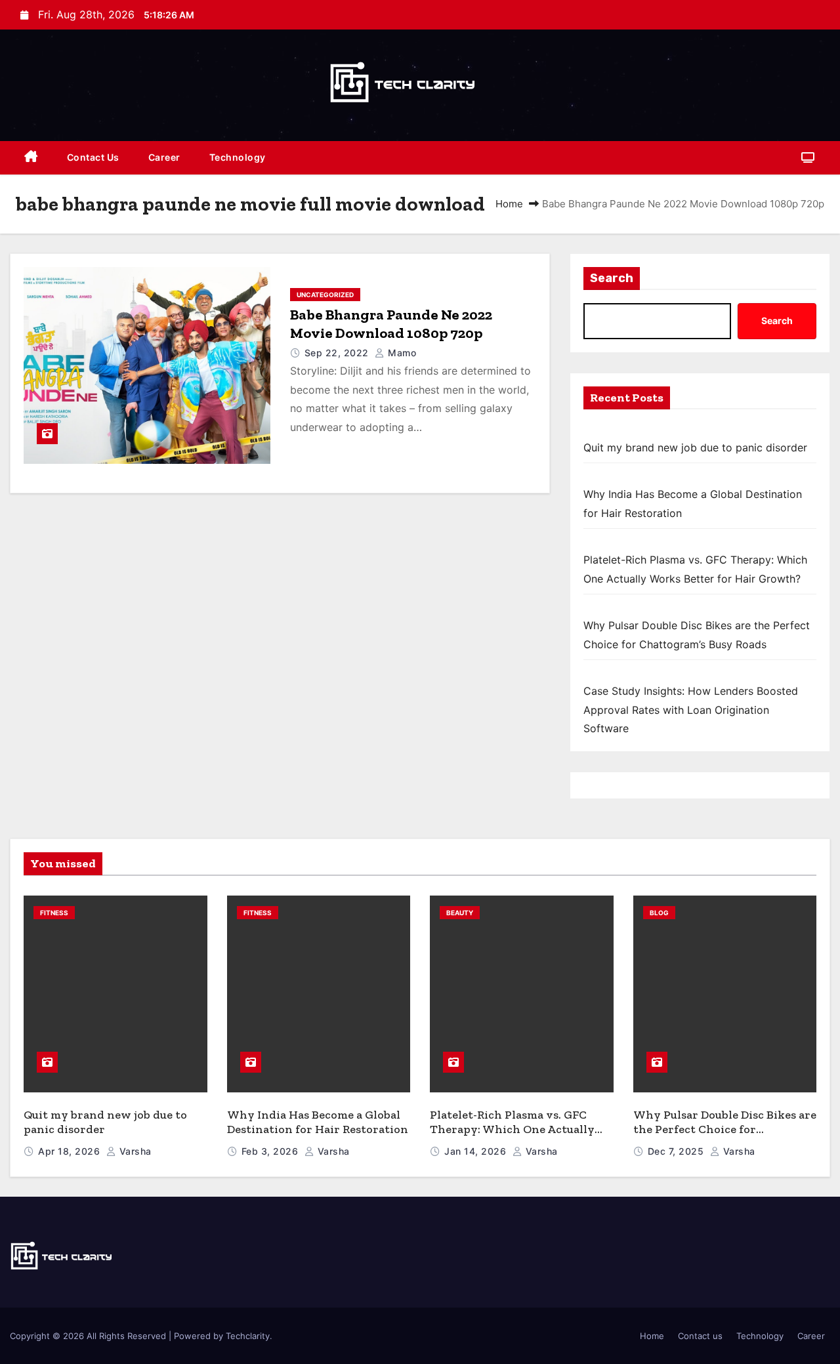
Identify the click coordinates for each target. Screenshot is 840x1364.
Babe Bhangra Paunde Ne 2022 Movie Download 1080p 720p (391, 324)
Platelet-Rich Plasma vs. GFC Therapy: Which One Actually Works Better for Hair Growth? (517, 1129)
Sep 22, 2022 (338, 352)
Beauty (459, 913)
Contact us (93, 157)
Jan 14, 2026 (476, 1151)
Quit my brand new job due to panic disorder (695, 447)
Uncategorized (325, 295)
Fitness (54, 913)
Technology (237, 157)
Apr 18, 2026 (70, 1151)
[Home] (31, 158)
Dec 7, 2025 (677, 1151)
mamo (400, 352)
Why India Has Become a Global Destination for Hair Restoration (317, 1122)
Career (164, 157)
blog (659, 913)
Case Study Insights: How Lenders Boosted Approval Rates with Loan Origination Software (690, 709)
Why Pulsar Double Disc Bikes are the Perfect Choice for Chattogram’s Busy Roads (724, 1129)
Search (611, 278)
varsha (134, 1151)
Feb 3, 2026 (271, 1151)
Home (509, 203)
